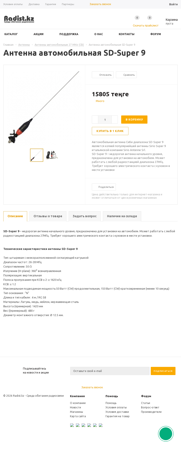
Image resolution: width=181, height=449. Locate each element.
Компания (77, 396)
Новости (75, 407)
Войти (173, 4)
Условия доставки (117, 411)
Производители (151, 411)
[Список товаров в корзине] (168, 22)
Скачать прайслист (146, 25)
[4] (107, 109)
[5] (111, 109)
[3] (103, 109)
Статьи (145, 403)
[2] (98, 109)
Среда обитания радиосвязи (45, 395)
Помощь (112, 396)
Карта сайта (78, 416)
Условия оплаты (116, 407)
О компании (78, 403)
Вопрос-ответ (150, 407)
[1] (94, 109)
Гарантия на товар (118, 416)
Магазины (76, 411)
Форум (146, 396)
